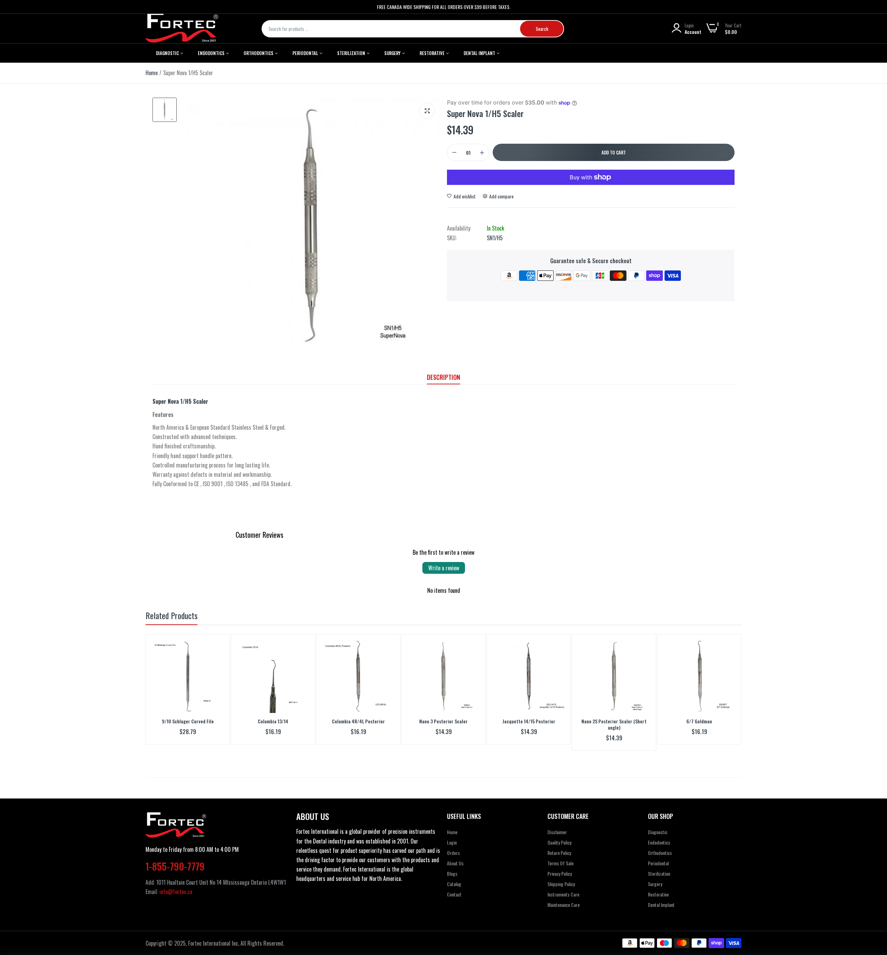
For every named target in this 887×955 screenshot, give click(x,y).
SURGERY (393, 53)
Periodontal (305, 53)
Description (443, 377)
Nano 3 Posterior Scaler (443, 721)
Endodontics (212, 53)
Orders (453, 846)
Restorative (433, 53)
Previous (163, 692)
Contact (454, 888)
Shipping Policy (561, 878)
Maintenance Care (563, 898)
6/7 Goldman (699, 721)
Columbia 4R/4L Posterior (358, 721)
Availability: (459, 228)
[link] (218, 646)
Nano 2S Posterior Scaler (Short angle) (614, 724)
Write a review (443, 568)
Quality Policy (559, 836)
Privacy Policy (559, 867)
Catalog (454, 878)
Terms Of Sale (560, 857)
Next (724, 692)
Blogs (452, 867)
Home (152, 73)
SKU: (452, 238)
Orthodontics (259, 53)
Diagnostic (168, 53)
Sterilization (351, 53)
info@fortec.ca (175, 886)
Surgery (655, 878)
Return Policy (559, 846)
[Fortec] (182, 28)
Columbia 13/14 (273, 721)
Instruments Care (563, 888)
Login (452, 836)
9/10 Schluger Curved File (188, 721)
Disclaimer (557, 826)
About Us (455, 857)
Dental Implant (480, 53)
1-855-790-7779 (175, 860)
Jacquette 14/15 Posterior (528, 721)
